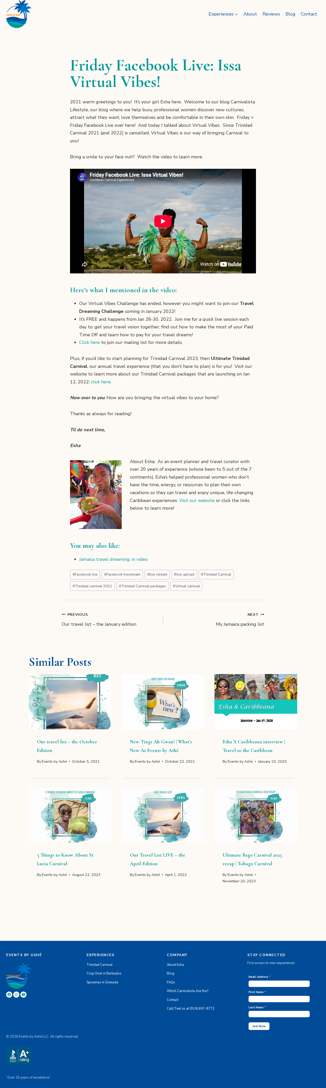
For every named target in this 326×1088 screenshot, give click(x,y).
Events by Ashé (54, 761)
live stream (157, 574)
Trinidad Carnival (216, 574)
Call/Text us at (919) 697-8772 (190, 1008)
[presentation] (70, 701)
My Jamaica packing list (240, 619)
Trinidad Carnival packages (142, 586)
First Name (257, 992)
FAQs (171, 982)
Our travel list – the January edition (99, 619)
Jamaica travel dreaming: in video (113, 559)
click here (101, 382)
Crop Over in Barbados (104, 973)
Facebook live (85, 574)
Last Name (257, 1007)
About (250, 14)
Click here (89, 342)
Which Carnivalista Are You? (187, 991)
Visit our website (197, 500)
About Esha (175, 965)
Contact (309, 14)
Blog (290, 14)
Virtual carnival (186, 586)
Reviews (271, 14)
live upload (184, 574)
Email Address (259, 977)
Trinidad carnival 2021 (92, 586)
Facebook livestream (122, 574)
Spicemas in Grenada (102, 982)
